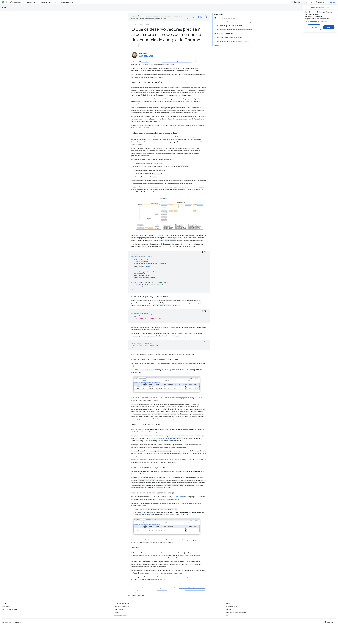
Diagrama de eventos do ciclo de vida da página (154, 187)
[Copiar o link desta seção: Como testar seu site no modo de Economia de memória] (179, 360)
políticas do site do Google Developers (195, 590)
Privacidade (17, 622)
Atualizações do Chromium (121, 606)
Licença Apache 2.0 (162, 590)
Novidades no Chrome (66, 2)
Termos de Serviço (7, 622)
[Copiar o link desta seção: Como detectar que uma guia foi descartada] (169, 297)
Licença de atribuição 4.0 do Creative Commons (192, 588)
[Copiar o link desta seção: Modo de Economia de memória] (164, 83)
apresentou (145, 62)
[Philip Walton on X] (140, 56)
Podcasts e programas (120, 615)
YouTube (228, 609)
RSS (227, 615)
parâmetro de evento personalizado (182, 333)
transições (160, 438)
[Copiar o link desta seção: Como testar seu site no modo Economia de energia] (175, 493)
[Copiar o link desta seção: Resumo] (141, 548)
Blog (55, 2)
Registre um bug (6, 606)
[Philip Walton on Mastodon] (147, 56)
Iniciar (328, 27)
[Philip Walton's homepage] (152, 56)
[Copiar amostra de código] (205, 252)
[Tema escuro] (202, 252)
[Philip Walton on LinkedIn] (145, 56)
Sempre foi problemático (139, 460)
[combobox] (299, 2)
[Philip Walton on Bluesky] (150, 56)
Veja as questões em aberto (9, 609)
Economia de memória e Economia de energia (176, 62)
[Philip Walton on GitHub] (142, 56)
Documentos (31, 2)
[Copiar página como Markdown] (134, 45)
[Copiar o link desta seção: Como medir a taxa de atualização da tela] (167, 468)
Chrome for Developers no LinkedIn (236, 612)
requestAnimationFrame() (174, 438)
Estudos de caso (46, 2)
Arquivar (116, 612)
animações (152, 438)
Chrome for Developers (137, 24)
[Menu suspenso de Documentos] (37, 2)
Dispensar (314, 27)
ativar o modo (179, 497)
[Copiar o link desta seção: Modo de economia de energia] (163, 424)
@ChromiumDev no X (232, 606)
